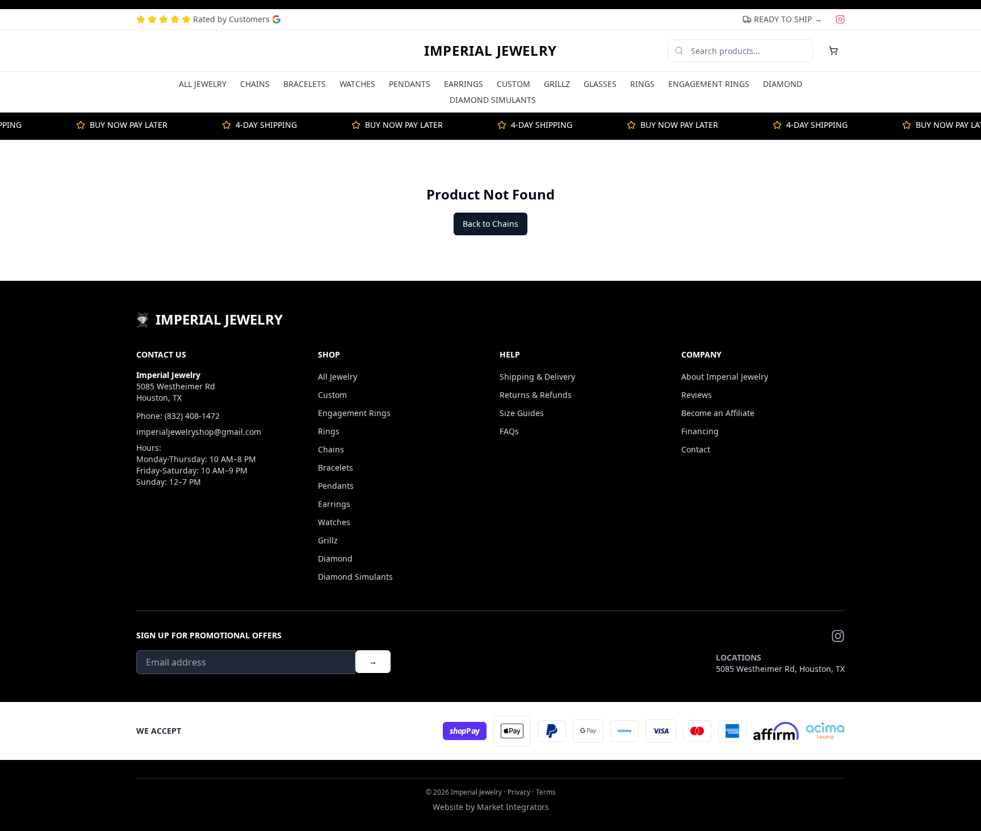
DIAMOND (782, 83)
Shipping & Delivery (537, 376)
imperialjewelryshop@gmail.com (198, 431)
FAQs (509, 431)
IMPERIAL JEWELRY (490, 50)
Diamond (335, 558)
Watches (334, 522)
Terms (546, 792)
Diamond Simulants (355, 576)
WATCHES (357, 83)
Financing (700, 431)
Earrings (334, 503)
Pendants (336, 485)
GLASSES (600, 83)
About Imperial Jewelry (724, 376)
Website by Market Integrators (491, 806)
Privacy (519, 792)
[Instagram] (840, 19)
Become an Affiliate (717, 413)
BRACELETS (304, 83)
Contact (695, 449)
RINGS (642, 83)
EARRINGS (463, 83)
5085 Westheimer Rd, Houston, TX (780, 668)
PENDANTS (409, 83)
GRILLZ (557, 83)
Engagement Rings (354, 413)
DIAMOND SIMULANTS (493, 99)
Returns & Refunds (536, 394)
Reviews (696, 394)
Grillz (328, 540)
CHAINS (255, 83)
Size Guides (522, 413)
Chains (331, 449)
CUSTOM (513, 83)
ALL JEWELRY (203, 83)
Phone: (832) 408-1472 (178, 415)
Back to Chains (490, 223)
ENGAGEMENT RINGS (708, 83)
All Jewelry (337, 376)
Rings (328, 431)
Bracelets (335, 467)
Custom (332, 394)
